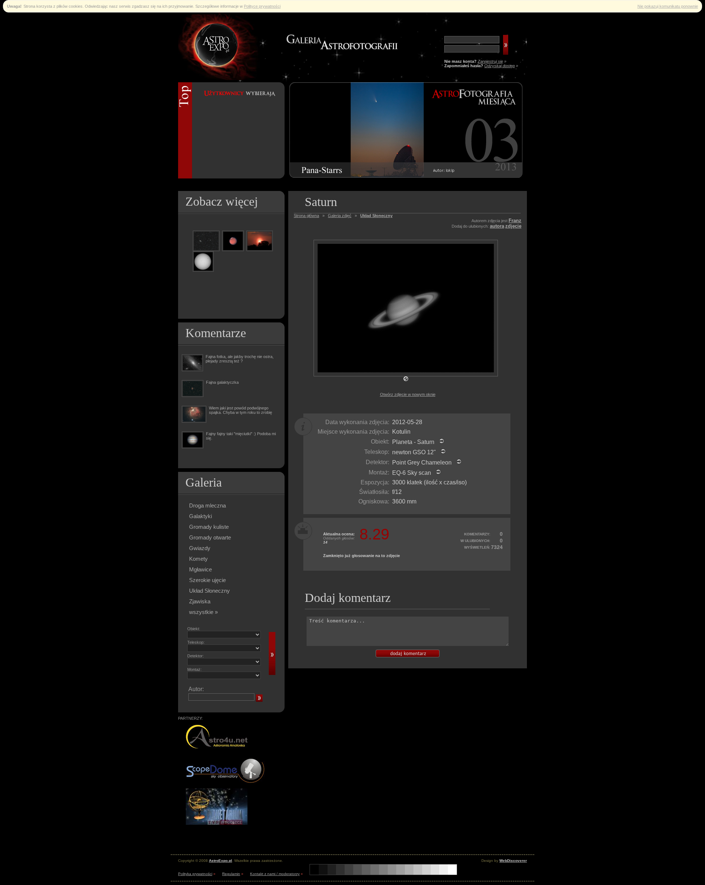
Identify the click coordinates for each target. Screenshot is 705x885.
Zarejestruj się (490, 61)
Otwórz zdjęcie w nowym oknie (407, 394)
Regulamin (231, 874)
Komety (198, 559)
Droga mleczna (207, 505)
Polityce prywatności (262, 6)
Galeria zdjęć (339, 215)
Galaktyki (200, 516)
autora (497, 226)
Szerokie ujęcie (207, 580)
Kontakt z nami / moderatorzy (275, 874)
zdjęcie (513, 226)
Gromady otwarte (210, 537)
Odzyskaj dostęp (499, 66)
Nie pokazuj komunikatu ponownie (667, 6)
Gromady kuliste (209, 527)
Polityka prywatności (195, 874)
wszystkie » (203, 612)
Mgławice (200, 569)
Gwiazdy (199, 548)
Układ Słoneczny (209, 591)
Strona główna (306, 215)
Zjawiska (199, 601)
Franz (515, 220)
